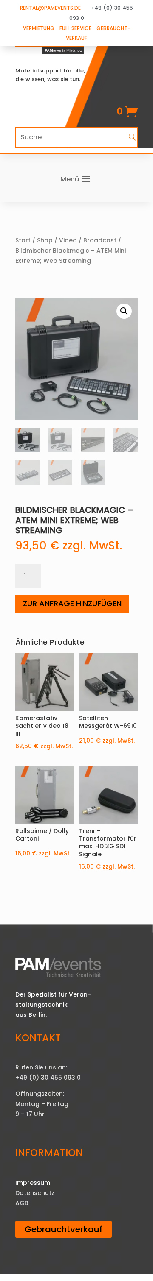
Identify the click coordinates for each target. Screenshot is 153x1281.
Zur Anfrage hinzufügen (72, 603)
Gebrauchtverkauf (63, 1229)
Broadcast (99, 240)
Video (68, 240)
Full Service (75, 28)
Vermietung (38, 28)
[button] (124, 311)
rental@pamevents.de (50, 7)
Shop (45, 240)
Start (23, 240)
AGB (21, 1203)
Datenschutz (34, 1193)
